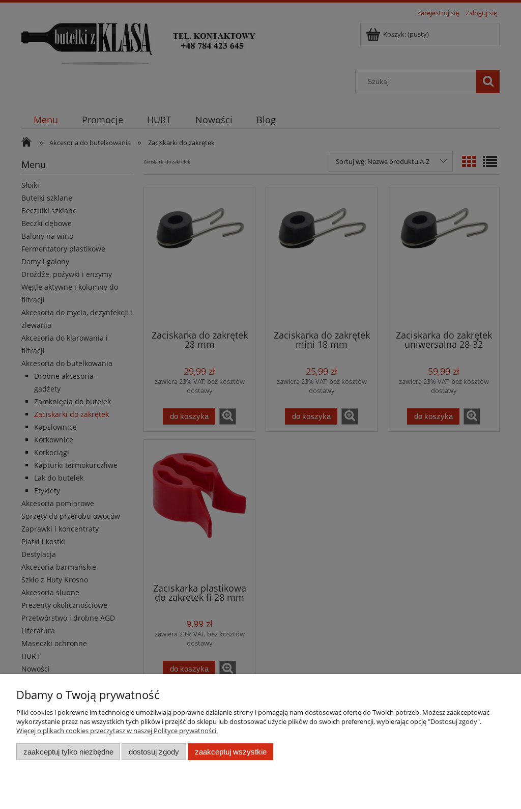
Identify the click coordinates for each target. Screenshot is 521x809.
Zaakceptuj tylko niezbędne (68, 751)
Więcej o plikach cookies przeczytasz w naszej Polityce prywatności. (117, 730)
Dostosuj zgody (154, 751)
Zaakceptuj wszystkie (231, 751)
